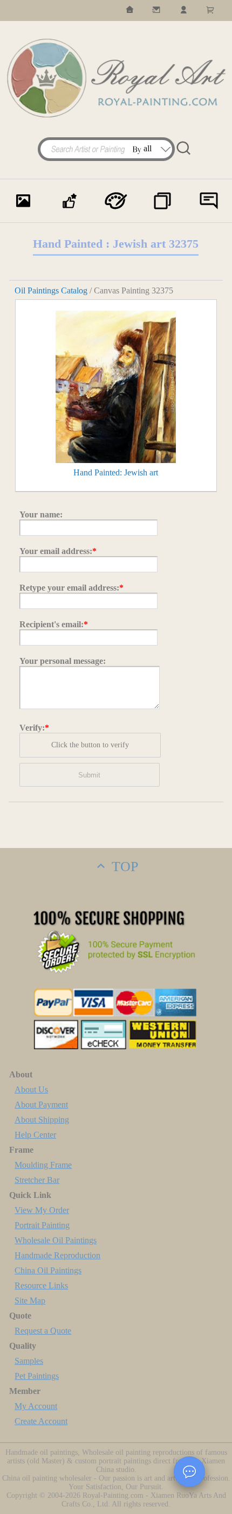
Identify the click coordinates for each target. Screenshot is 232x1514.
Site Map (30, 1300)
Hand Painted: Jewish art (115, 472)
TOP (123, 866)
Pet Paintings (37, 1375)
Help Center (35, 1134)
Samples (29, 1360)
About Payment (41, 1104)
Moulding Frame (43, 1164)
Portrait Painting (42, 1225)
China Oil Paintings (48, 1270)
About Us (31, 1089)
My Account (36, 1406)
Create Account (41, 1421)
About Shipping (42, 1119)
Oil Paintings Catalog (51, 290)
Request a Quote (43, 1330)
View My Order (42, 1210)
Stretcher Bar (37, 1179)
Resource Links (41, 1285)
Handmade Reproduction (57, 1255)
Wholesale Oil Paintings (56, 1240)
